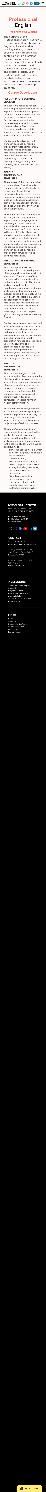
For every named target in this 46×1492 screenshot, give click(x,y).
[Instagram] (15, 528)
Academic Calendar (16, 596)
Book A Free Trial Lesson (18, 593)
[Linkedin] (30, 528)
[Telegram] (35, 528)
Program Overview (16, 591)
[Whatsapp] (10, 528)
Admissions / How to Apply (19, 585)
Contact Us (12, 588)
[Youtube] (25, 528)
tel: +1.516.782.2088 (16, 542)
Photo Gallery (14, 601)
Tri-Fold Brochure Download (19, 599)
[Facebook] (20, 528)
